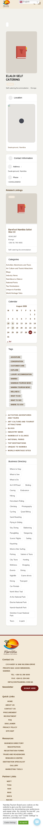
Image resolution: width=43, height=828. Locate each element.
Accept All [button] (23, 822)
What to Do (16, 396)
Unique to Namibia (13, 290)
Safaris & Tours (27, 554)
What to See (16, 400)
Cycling (13, 512)
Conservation (17, 361)
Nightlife (13, 576)
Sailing (28, 538)
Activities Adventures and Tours (18, 265)
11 (13, 323)
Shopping (26, 565)
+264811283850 (14, 182)
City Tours (14, 560)
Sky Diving (14, 528)
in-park (22, 621)
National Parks (12, 282)
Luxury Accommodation (21, 374)
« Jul (9, 341)
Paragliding (14, 533)
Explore (14, 370)
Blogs (8, 272)
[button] (21, 121)
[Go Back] (7, 24)
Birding (28, 485)
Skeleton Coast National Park (19, 614)
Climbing (13, 506)
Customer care (17, 366)
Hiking (12, 496)
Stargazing (28, 533)
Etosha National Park (18, 602)
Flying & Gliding (16, 522)
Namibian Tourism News (21, 383)
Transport (23, 581)
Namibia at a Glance (14, 279)
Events (12, 570)
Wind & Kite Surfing (17, 549)
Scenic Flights (15, 538)
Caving (12, 490)
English (26, 2)
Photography (27, 506)
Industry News (12, 275)
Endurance (24, 490)
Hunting (26, 560)
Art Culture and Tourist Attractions (19, 268)
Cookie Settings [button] (10, 822)
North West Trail (16, 592)
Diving (12, 581)
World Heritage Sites (14, 293)
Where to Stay (17, 404)
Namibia (14, 379)
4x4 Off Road (15, 485)
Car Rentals (14, 586)
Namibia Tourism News (20, 387)
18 (13, 328)
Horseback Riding (17, 501)
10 (8, 323)
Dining (22, 570)
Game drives (26, 576)
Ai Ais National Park (18, 597)
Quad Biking (26, 512)
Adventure (15, 357)
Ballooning (28, 528)
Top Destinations (12, 286)
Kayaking (13, 544)
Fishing (13, 554)
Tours (12, 621)
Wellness (15, 392)
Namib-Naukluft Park (18, 608)
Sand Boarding (16, 517)
